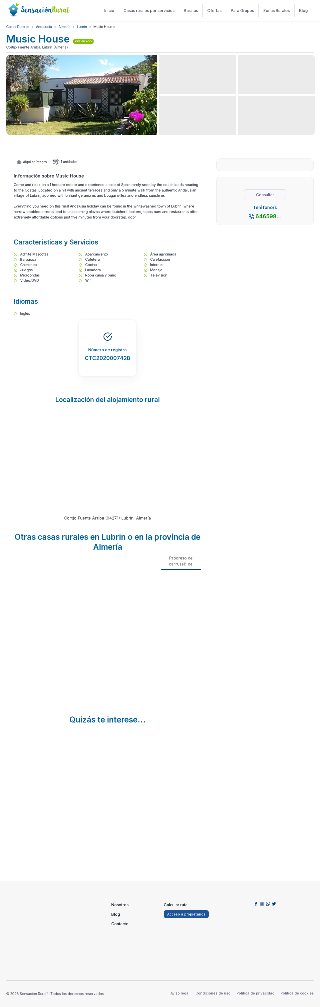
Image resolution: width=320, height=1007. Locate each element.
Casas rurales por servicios (149, 10)
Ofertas (214, 10)
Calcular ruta (176, 904)
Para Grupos (242, 10)
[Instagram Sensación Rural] (262, 904)
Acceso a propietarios (186, 914)
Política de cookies (297, 993)
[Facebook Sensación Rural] (256, 904)
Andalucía (44, 26)
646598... (269, 216)
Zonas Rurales (276, 10)
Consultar (265, 194)
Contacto (119, 923)
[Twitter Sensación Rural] (274, 904)
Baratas (191, 10)
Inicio (109, 10)
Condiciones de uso (213, 993)
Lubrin (82, 26)
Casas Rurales (18, 26)
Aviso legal (180, 993)
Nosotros (119, 904)
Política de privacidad (255, 993)
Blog (303, 10)
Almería (64, 26)
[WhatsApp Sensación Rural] (268, 904)
